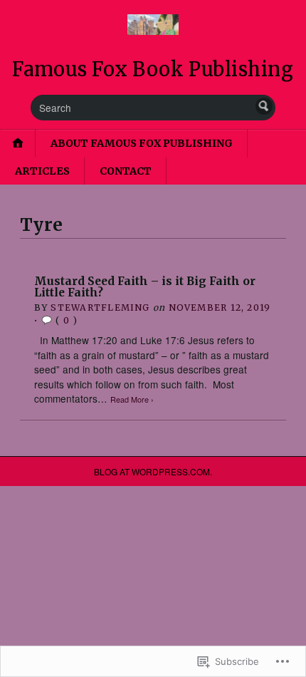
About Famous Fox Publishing (142, 143)
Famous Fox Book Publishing (152, 69)
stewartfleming (100, 307)
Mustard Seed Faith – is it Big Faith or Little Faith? (144, 286)
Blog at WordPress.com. (153, 471)
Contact (126, 171)
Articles (42, 171)
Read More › (132, 399)
